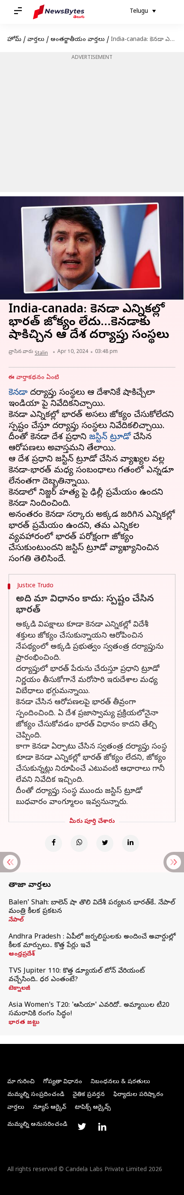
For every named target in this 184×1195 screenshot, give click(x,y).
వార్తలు (36, 40)
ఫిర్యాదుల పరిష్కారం (138, 1095)
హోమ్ (14, 40)
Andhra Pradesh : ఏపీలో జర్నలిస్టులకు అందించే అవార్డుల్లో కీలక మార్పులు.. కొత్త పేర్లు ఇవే (92, 941)
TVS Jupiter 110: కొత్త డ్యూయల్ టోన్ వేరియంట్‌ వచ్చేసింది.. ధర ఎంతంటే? (77, 975)
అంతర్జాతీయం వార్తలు (77, 40)
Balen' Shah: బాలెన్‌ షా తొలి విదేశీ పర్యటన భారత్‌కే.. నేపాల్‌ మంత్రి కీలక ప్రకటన (92, 907)
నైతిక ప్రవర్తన (89, 1095)
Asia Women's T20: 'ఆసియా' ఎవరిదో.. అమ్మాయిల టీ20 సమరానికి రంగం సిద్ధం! (89, 1009)
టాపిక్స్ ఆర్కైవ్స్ (93, 1108)
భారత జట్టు (24, 1023)
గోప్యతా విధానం (62, 1082)
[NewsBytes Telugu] (58, 12)
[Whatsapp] (79, 843)
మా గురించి (21, 1082)
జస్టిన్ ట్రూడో (110, 437)
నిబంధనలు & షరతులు (120, 1082)
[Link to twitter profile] (81, 1127)
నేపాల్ (16, 920)
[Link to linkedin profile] (102, 1127)
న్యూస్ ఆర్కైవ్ (49, 1108)
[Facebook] (53, 843)
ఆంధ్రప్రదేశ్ (22, 955)
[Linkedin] (130, 843)
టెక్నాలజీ (19, 989)
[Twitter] (104, 843)
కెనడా (18, 393)
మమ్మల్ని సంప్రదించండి (35, 1095)
